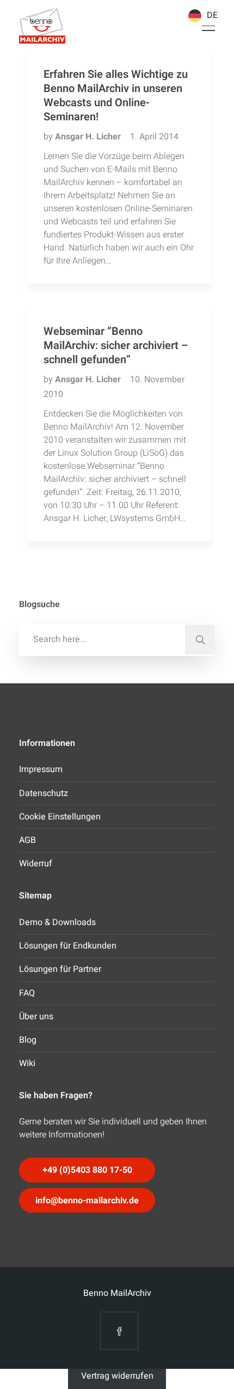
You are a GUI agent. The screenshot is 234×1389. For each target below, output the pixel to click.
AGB (27, 840)
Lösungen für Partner (60, 969)
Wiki (27, 1063)
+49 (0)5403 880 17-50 (87, 1170)
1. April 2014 (154, 136)
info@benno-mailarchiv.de (87, 1200)
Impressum (41, 769)
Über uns (36, 1016)
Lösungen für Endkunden (67, 945)
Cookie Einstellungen (60, 816)
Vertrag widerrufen (117, 1375)
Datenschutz (43, 793)
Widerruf (35, 863)
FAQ (27, 993)
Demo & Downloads (57, 922)
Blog (27, 1040)
